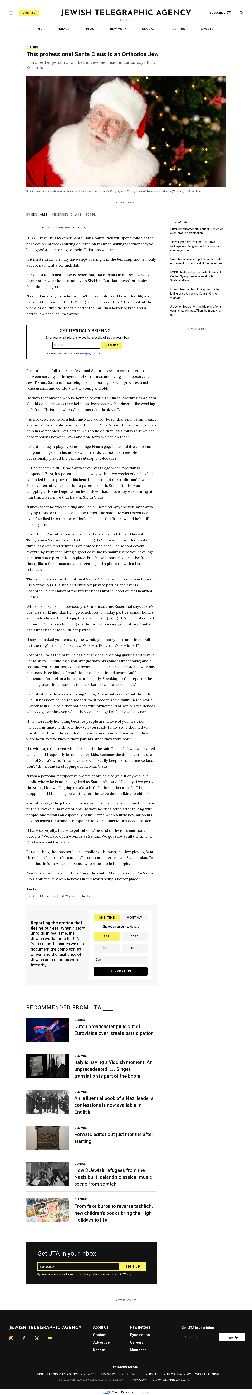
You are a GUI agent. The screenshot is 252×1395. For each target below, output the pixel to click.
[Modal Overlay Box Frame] (126, 697)
